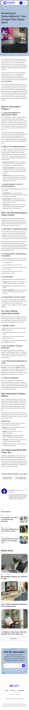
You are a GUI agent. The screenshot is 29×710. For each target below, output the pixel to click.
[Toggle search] (21, 2)
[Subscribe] (23, 665)
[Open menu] (25, 2)
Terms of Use (18, 694)
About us (13, 690)
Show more (13, 638)
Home (6, 690)
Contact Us (21, 690)
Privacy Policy (21, 670)
